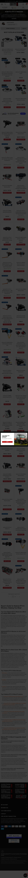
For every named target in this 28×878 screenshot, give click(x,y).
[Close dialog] (26, 433)
